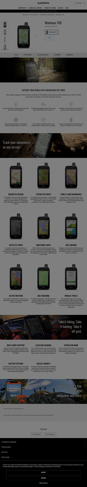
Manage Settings (43, 483)
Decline (43, 478)
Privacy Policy (56, 466)
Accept (43, 472)
